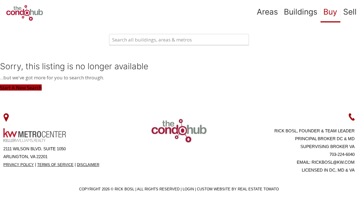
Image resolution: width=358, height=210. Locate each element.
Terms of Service (55, 165)
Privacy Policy (18, 165)
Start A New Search (21, 87)
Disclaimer (88, 165)
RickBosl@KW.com (333, 162)
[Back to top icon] (331, 198)
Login (189, 189)
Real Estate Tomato (258, 189)
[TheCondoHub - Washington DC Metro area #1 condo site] (25, 12)
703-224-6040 (342, 154)
